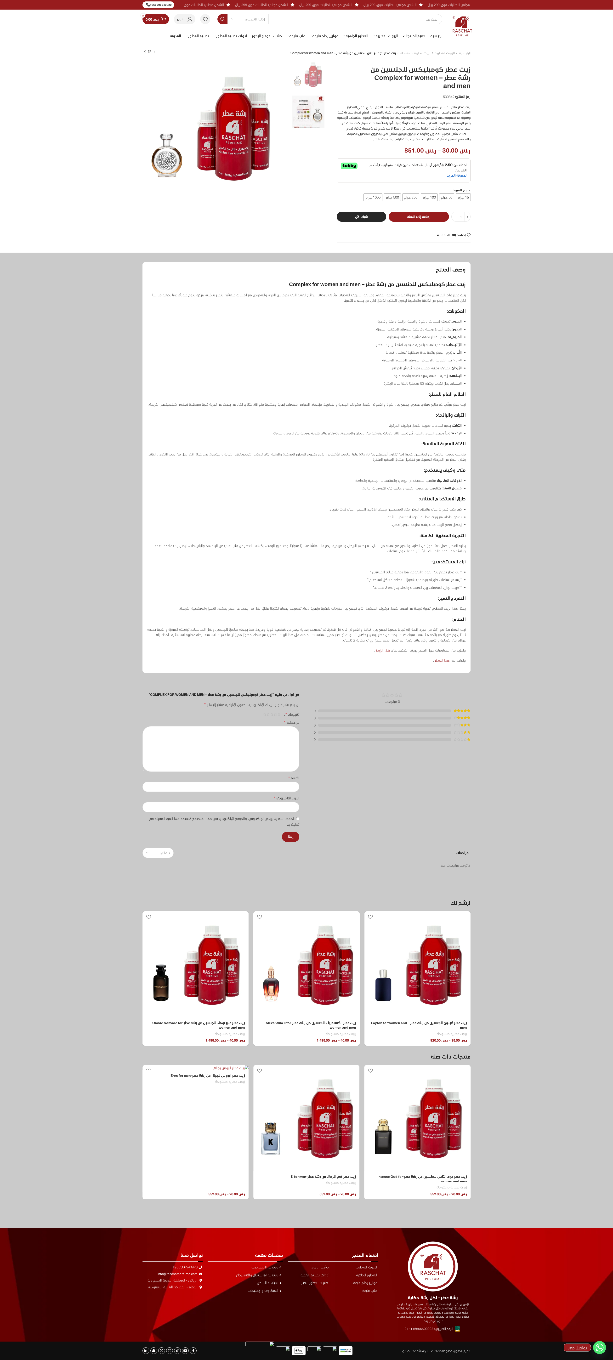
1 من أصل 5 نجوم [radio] (279, 714)
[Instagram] (169, 1350)
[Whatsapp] (599, 1347)
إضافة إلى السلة (419, 217)
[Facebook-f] (193, 1350)
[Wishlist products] (205, 19)
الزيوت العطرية (444, 53)
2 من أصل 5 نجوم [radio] (275, 714)
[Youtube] (185, 1350)
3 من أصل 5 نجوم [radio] (271, 714)
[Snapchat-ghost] (153, 1350)
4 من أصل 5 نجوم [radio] (268, 714)
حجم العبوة (461, 190)
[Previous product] (154, 52)
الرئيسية (464, 53)
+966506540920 (161, 4)
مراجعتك (291, 722)
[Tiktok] (177, 1350)
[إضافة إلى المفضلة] (370, 916)
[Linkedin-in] (145, 1350)
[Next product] (144, 52)
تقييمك (292, 714)
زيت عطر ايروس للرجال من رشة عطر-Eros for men (319, 1075)
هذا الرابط (382, 650)
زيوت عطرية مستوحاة (415, 53)
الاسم (293, 777)
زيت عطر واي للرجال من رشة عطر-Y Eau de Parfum (206, 1176)
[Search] (222, 19)
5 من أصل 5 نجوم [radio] (264, 714)
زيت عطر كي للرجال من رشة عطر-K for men (434, 1176)
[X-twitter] (161, 1350)
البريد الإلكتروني (286, 797)
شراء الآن (361, 217)
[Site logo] (462, 22)
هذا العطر (442, 660)
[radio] (463, 197)
